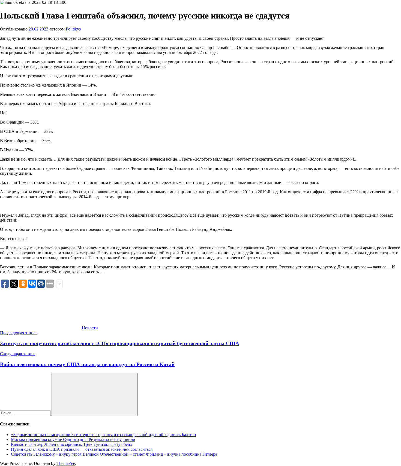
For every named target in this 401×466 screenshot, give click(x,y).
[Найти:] (26, 412)
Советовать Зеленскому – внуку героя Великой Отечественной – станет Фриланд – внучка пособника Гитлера (114, 454)
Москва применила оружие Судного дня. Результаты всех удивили (73, 439)
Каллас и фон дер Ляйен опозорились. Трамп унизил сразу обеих (71, 444)
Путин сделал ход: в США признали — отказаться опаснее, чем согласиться (81, 449)
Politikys (73, 29)
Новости (90, 328)
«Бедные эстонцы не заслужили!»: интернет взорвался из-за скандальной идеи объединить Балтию (103, 434)
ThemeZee (65, 463)
